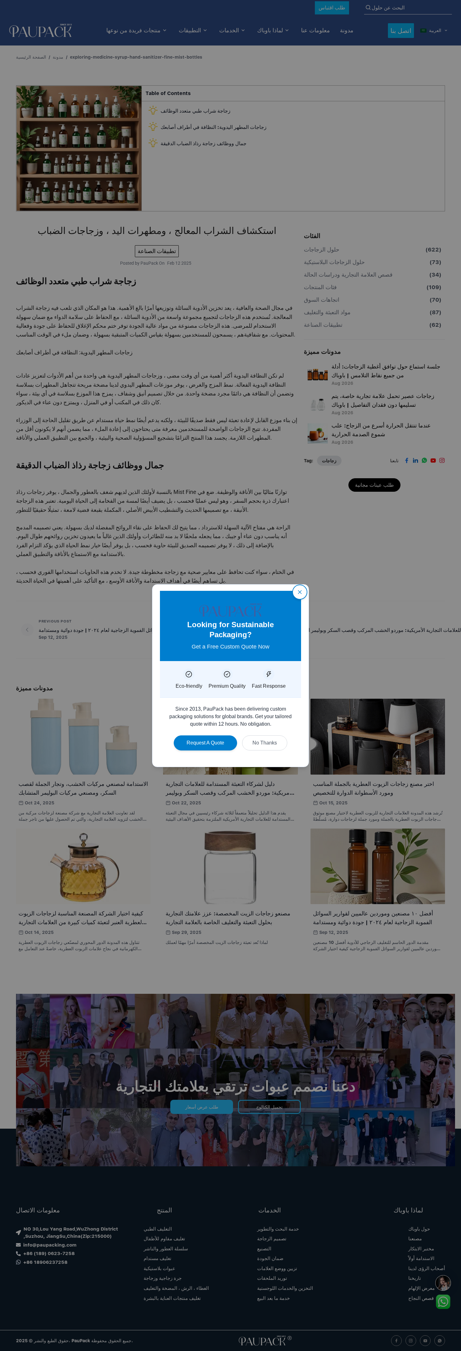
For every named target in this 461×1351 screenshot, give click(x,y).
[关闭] (299, 592)
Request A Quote (205, 742)
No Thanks (264, 742)
